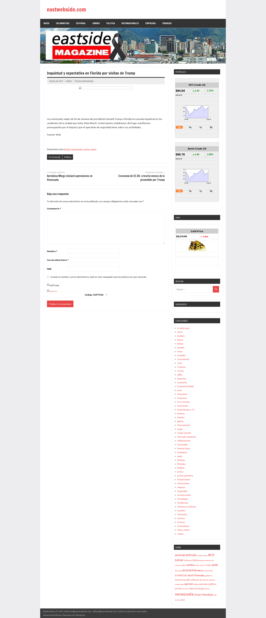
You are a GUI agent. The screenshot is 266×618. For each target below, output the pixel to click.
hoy (184, 579)
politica (212, 583)
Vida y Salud (183, 529)
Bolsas (180, 343)
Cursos (180, 370)
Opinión (181, 460)
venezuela (184, 594)
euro (191, 575)
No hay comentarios (84, 80)
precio (180, 471)
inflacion (195, 579)
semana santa (184, 494)
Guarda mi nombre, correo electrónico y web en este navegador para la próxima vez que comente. (98, 276)
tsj (206, 588)
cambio (180, 347)
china (197, 565)
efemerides (208, 571)
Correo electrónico (58, 259)
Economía (182, 382)
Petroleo (181, 463)
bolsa (196, 560)
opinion (188, 583)
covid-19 (202, 565)
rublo (191, 588)
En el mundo (55, 157)
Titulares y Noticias (186, 506)
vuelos (180, 533)
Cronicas (181, 366)
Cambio (96, 23)
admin (69, 80)
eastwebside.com (66, 9)
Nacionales (182, 444)
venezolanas (183, 525)
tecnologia (199, 588)
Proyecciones (183, 479)
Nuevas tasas (183, 448)
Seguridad (182, 491)
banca (206, 555)
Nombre (52, 251)
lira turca (204, 579)
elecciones (182, 394)
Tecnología (182, 498)
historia (181, 413)
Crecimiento (183, 359)
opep (179, 456)
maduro (212, 580)
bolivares (188, 560)
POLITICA (110, 23)
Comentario (54, 208)
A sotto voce (183, 328)
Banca (180, 339)
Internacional (183, 425)
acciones (180, 555)
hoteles (181, 417)
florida (67, 149)
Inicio (46, 23)
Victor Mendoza (203, 594)
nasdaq (177, 584)
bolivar (179, 560)
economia (189, 570)
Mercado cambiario (186, 436)
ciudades (181, 355)
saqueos (181, 487)
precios (185, 589)
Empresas (182, 397)
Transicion (182, 514)
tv (208, 588)
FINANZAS (167, 23)
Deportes (181, 378)
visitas (93, 149)
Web (49, 268)
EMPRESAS (150, 23)
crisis (179, 363)
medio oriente (184, 432)
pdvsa (196, 584)
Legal (179, 428)
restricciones (183, 483)
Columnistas (62, 23)
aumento (200, 555)
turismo (181, 518)
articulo (191, 555)
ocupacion (182, 452)
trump (86, 149)
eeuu (179, 390)
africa (180, 331)
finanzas (199, 575)
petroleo (203, 584)
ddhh (179, 374)
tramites (181, 510)
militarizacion (183, 440)
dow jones (178, 571)
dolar (215, 564)
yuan (182, 599)
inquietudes (76, 149)
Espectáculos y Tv (185, 409)
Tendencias (182, 502)
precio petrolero (185, 475)
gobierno (208, 575)
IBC (188, 579)
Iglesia (180, 421)
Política (67, 157)
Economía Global (185, 386)
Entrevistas (182, 405)
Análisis (181, 335)
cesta (179, 351)
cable (183, 565)
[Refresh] (52, 291)
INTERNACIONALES (130, 23)
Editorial (81, 23)
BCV (211, 555)
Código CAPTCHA (94, 294)
